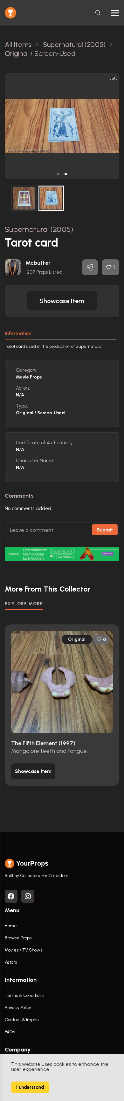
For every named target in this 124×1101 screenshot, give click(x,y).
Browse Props (18, 938)
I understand (30, 1087)
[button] (58, 174)
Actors (11, 962)
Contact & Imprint (23, 1019)
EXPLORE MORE (24, 604)
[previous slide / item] (9, 126)
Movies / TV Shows (23, 950)
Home (11, 926)
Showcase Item (62, 301)
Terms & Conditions (24, 995)
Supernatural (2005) (39, 229)
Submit (105, 530)
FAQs (10, 1032)
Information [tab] (18, 333)
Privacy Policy (18, 1007)
